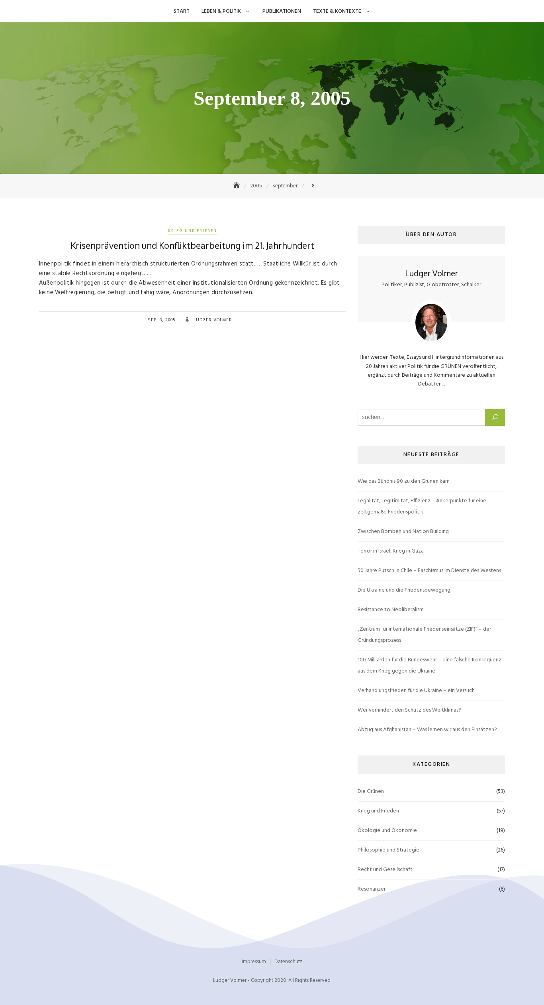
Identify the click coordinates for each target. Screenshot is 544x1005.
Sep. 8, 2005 (161, 320)
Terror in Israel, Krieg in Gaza (391, 551)
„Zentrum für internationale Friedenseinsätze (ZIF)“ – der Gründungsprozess (424, 635)
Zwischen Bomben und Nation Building (403, 531)
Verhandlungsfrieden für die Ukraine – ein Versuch (416, 690)
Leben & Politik (221, 11)
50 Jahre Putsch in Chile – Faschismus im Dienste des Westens (429, 570)
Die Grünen (371, 791)
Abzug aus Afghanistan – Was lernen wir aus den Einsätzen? (427, 729)
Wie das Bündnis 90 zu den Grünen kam (404, 481)
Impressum (254, 962)
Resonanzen (372, 889)
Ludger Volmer (212, 320)
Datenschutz (288, 962)
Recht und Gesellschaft (385, 869)
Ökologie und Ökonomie (387, 830)
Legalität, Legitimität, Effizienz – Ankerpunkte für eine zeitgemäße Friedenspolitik (422, 506)
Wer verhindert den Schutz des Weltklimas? (409, 710)
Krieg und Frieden (192, 231)
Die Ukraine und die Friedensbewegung (404, 590)
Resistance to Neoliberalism (391, 609)
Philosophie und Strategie (388, 850)
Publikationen (281, 11)
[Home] (237, 186)
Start (182, 11)
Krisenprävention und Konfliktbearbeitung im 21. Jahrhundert (192, 245)
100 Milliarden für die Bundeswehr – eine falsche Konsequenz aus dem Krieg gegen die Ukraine (429, 665)
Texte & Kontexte (337, 11)
